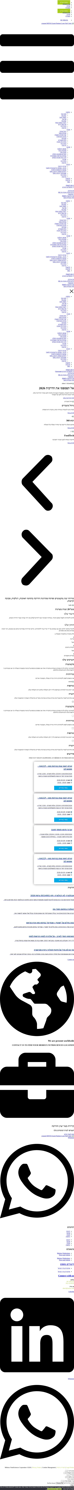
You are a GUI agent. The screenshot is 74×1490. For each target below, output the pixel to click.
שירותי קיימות (62, 166)
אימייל (72, 1475)
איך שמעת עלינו (69, 1481)
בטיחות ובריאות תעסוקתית (58, 156)
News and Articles (64, 1255)
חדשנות (68, 178)
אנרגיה (64, 159)
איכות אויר (63, 152)
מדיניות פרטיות (52, 1489)
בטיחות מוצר (62, 133)
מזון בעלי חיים (62, 124)
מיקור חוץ (63, 126)
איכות (68, 129)
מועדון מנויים (64, 2)
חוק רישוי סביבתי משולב (59, 157)
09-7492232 (70, 1281)
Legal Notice (70, 1467)
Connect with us (66, 1275)
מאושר (59, 1489)
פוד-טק (64, 119)
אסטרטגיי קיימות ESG (59, 173)
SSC (68, 182)
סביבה (68, 147)
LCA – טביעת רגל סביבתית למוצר (56, 168)
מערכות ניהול (62, 150)
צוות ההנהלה (66, 4)
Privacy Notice (36, 1467)
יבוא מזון (63, 115)
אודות (68, 6)
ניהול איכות (63, 131)
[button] (37, 483)
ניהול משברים (62, 140)
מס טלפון (71, 1477)
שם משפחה (70, 1473)
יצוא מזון (63, 121)
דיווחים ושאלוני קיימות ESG (58, 171)
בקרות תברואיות (61, 136)
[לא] (46, 1489)
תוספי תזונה (62, 117)
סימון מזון (63, 114)
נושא (72, 1479)
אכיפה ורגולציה (61, 149)
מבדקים (64, 138)
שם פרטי (71, 1471)
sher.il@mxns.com (68, 1288)
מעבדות (68, 7)
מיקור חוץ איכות (61, 142)
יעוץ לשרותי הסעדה (60, 135)
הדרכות (64, 128)
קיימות (68, 164)
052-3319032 (70, 1283)
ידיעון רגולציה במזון (60, 122)
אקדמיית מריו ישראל (64, 1268)
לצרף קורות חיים (69, 1483)
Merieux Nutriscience (63, 1253)
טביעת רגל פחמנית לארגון (58, 170)
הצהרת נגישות (61, 1467)
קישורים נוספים (67, 1264)
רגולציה (68, 112)
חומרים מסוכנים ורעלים (59, 154)
